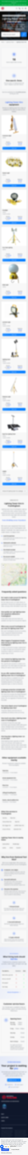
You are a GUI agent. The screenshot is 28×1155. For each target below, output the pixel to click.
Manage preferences (6, 1152)
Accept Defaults (15, 1149)
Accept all (5, 1149)
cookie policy (13, 1146)
